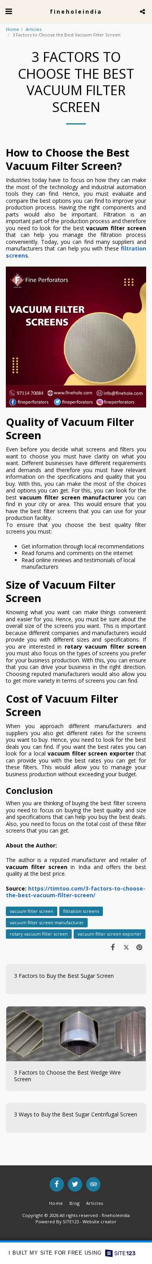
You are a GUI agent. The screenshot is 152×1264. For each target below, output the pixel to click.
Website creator (100, 1221)
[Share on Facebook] (112, 946)
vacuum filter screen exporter (109, 934)
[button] (8, 11)
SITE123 (71, 1221)
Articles (33, 29)
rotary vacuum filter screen (39, 934)
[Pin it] (139, 946)
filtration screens (81, 911)
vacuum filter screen (31, 911)
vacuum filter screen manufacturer (47, 922)
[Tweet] (126, 946)
